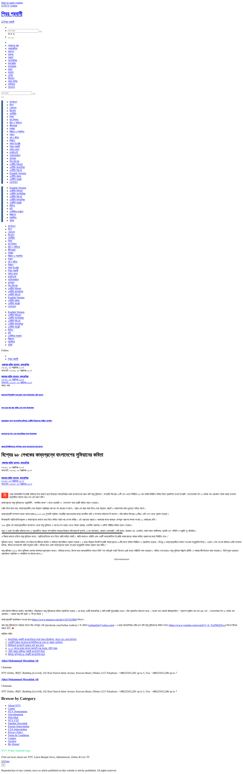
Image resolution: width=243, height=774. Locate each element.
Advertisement (15, 714)
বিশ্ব (11, 104)
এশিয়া (10, 75)
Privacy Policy (15, 732)
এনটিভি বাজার (15, 176)
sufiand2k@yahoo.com (101, 625)
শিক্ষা (12, 116)
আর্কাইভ (13, 217)
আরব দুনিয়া (12, 81)
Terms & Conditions (18, 735)
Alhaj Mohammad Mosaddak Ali (19, 660)
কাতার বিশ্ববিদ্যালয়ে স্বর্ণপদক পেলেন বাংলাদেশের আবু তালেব (22, 446)
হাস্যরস (13, 158)
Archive (12, 741)
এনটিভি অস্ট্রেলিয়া (17, 193)
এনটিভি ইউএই (16, 170)
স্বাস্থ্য (12, 128)
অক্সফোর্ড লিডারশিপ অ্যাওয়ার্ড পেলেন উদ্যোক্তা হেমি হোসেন (22, 395)
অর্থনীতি (13, 113)
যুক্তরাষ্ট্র (12, 63)
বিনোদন (13, 110)
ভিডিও (12, 205)
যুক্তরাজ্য (12, 66)
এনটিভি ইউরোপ (16, 164)
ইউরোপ (11, 78)
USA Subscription (17, 729)
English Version (18, 173)
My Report (13, 744)
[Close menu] (2, 97)
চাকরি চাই (14, 152)
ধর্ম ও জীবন (14, 137)
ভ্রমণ (12, 134)
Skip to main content (12, 2)
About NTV (14, 705)
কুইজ (12, 220)
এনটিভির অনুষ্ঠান (16, 211)
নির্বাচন (12, 140)
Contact (12, 738)
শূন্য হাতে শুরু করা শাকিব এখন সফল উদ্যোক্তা (17, 407)
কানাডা (11, 72)
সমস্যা (10, 54)
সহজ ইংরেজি (15, 143)
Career (11, 708)
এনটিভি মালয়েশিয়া (17, 167)
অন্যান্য (11, 87)
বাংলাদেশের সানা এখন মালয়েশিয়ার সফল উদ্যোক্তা (19, 433)
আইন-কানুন (14, 149)
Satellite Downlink (17, 723)
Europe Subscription (18, 726)
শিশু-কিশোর (14, 161)
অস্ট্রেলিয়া (12, 60)
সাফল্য (11, 51)
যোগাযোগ (14, 182)
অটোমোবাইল (15, 155)
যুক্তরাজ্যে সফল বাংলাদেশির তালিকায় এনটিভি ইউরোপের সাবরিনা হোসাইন (26, 421)
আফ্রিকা (11, 84)
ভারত (10, 69)
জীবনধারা (13, 125)
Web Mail (13, 717)
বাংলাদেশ (13, 101)
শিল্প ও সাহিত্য (16, 122)
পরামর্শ (10, 57)
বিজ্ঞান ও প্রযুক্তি (17, 131)
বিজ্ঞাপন (13, 214)
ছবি (11, 208)
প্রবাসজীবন (12, 48)
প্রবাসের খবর (13, 45)
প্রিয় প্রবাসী (11, 14)
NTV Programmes (17, 711)
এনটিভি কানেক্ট (15, 179)
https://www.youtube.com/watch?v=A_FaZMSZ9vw (197, 625)
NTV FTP (13, 720)
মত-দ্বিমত (14, 119)
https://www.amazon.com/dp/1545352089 (54, 619)
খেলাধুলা (13, 107)
